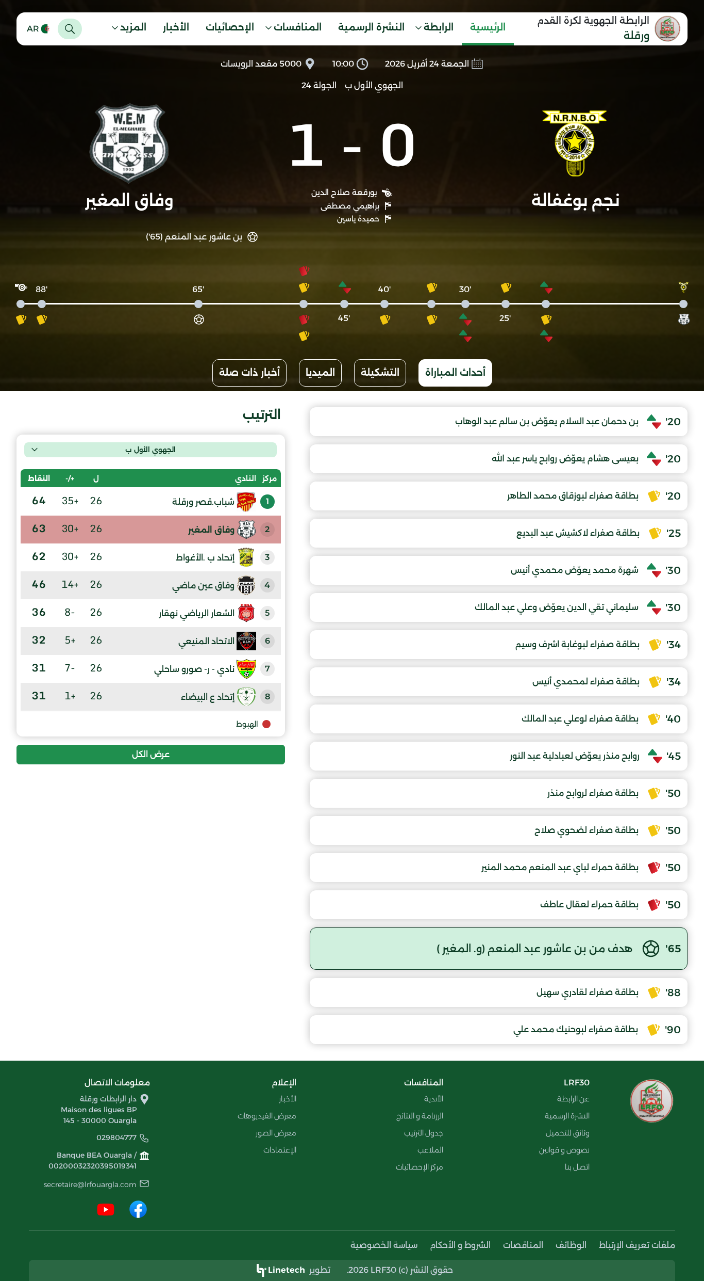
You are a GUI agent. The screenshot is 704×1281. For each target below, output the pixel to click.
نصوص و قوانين (564, 1150)
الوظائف (571, 1245)
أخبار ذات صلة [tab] (249, 372)
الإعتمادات (279, 1150)
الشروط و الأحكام (460, 1245)
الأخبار (176, 27)
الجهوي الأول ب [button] (150, 449)
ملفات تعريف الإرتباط (637, 1245)
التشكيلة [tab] (380, 372)
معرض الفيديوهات (267, 1115)
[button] (437, 28)
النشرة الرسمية (371, 27)
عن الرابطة (573, 1098)
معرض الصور (276, 1133)
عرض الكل (151, 754)
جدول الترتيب (423, 1133)
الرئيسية (488, 27)
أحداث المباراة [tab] (455, 372)
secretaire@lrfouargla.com (90, 1184)
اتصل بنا (577, 1167)
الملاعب (430, 1150)
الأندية (433, 1098)
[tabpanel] (352, 726)
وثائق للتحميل (568, 1133)
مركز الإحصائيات (419, 1167)
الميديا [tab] (320, 372)
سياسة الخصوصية (383, 1245)
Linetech (286, 1270)
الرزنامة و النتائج (419, 1115)
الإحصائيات (230, 27)
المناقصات (523, 1245)
